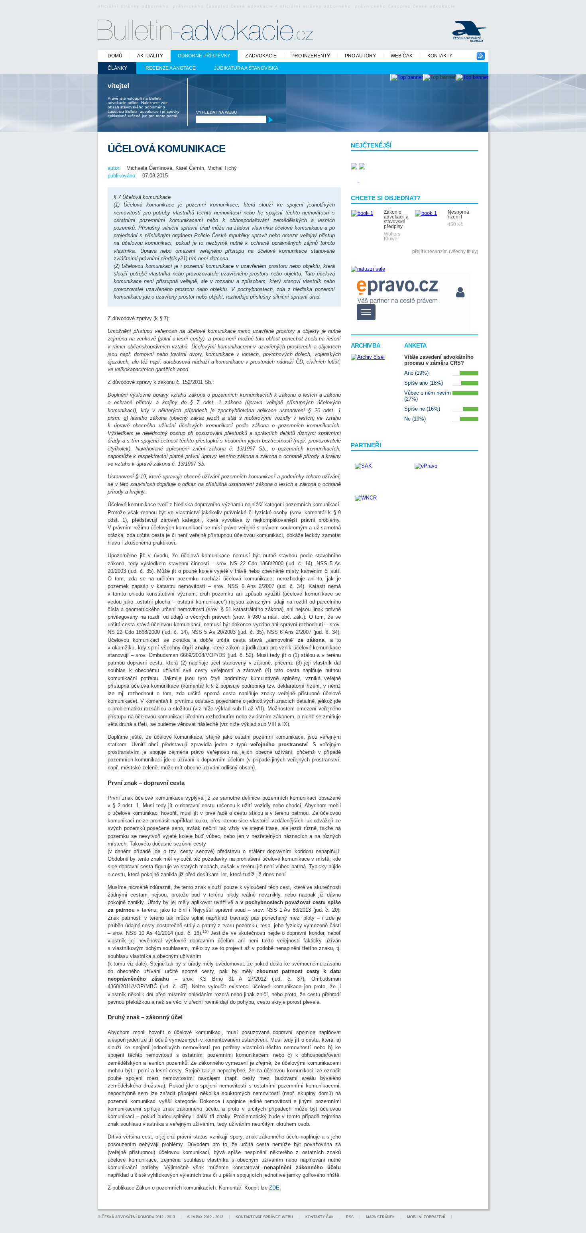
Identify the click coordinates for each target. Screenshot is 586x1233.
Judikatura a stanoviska (246, 68)
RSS (350, 1217)
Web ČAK (402, 55)
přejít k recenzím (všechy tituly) (445, 251)
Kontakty (439, 55)
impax (197, 1217)
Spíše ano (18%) (423, 383)
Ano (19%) (416, 373)
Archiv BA (365, 345)
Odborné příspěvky (204, 55)
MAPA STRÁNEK (380, 1217)
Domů (115, 55)
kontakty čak (319, 1217)
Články (117, 68)
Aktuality (150, 55)
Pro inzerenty (310, 55)
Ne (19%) (415, 419)
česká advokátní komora (128, 1217)
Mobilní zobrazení (426, 1217)
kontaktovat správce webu (264, 1217)
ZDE (274, 1188)
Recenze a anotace (171, 68)
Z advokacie (261, 55)
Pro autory (360, 55)
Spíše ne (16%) (422, 409)
